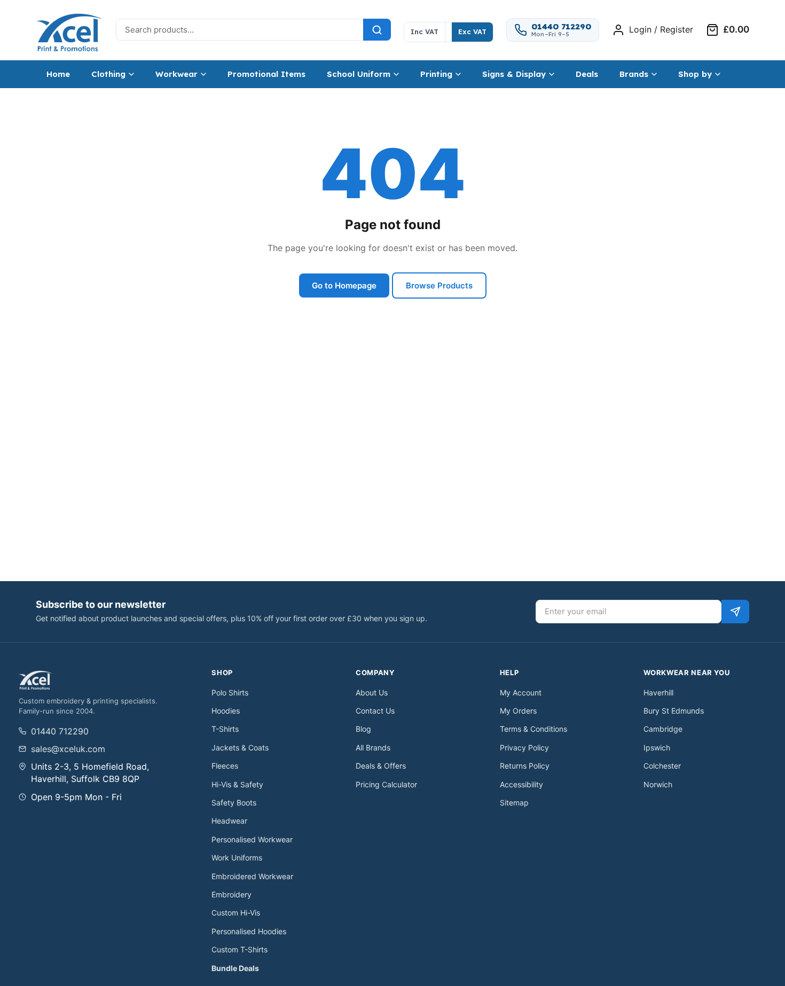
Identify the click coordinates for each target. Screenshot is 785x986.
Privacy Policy (524, 747)
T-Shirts (225, 728)
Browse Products (439, 285)
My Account (520, 692)
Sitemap (514, 802)
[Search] (377, 30)
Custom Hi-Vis (235, 912)
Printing (436, 74)
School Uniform (358, 74)
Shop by (695, 74)
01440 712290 (60, 731)
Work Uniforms (236, 857)
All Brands (373, 747)
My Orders (518, 710)
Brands (633, 74)
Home (58, 74)
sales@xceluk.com (68, 749)
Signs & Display (514, 74)
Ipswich (656, 747)
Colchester (662, 765)
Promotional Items (266, 74)
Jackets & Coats (240, 747)
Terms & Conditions (533, 728)
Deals (587, 74)
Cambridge (662, 728)
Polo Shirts (229, 692)
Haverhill (658, 692)
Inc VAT (424, 31)
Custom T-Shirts (239, 949)
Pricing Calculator (386, 784)
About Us (372, 692)
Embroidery (231, 894)
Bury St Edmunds (673, 710)
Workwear (176, 74)
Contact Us (375, 710)
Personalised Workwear (252, 839)
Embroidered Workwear (252, 876)
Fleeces (224, 765)
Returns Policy (525, 765)
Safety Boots (233, 802)
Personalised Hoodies (248, 931)
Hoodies (225, 710)
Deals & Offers (381, 765)
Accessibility (521, 784)
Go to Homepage (344, 285)
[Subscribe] (735, 611)
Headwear (229, 820)
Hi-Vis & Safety (237, 784)
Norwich (657, 784)
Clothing (108, 74)
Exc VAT (472, 31)
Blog (363, 728)
